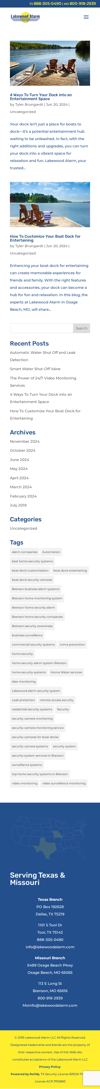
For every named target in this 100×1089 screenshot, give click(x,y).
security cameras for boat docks (35, 737)
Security (63, 709)
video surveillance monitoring (64, 783)
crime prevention (72, 644)
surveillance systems (27, 765)
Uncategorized (23, 112)
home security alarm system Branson (39, 663)
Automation (51, 552)
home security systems (29, 672)
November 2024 (25, 441)
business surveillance (27, 635)
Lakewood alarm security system (36, 691)
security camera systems (30, 746)
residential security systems (32, 709)
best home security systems (32, 561)
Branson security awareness (32, 626)
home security (22, 654)
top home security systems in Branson (40, 774)
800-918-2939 (83, 3)
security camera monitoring (32, 718)
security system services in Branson (38, 755)
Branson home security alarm (33, 607)
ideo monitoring (24, 681)
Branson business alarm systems (35, 589)
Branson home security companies (37, 617)
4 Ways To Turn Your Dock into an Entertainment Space (41, 97)
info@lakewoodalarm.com (50, 947)
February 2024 (23, 496)
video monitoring (24, 783)
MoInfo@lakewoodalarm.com (50, 1005)
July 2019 (18, 505)
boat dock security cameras (32, 580)
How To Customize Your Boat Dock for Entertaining (45, 238)
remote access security (57, 700)
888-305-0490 (47, 3)
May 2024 (19, 468)
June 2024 (19, 459)
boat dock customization (30, 570)
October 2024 (22, 450)
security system (64, 746)
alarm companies (24, 552)
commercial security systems (33, 644)
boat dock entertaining (70, 570)
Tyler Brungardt (29, 104)
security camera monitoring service (38, 728)
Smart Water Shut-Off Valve (35, 368)
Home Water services (66, 672)
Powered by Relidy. (25, 1074)
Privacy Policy (49, 1067)
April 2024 (19, 478)
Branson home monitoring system (37, 598)
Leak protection (23, 700)
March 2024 (21, 487)
